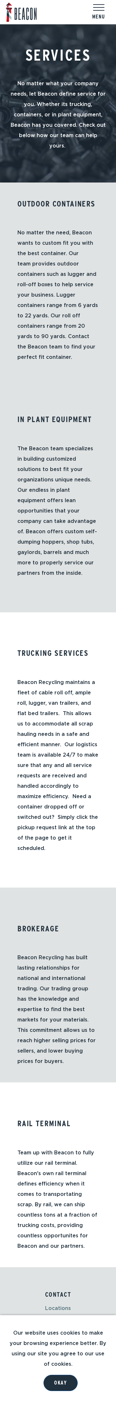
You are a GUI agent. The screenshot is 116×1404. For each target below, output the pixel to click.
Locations (58, 1308)
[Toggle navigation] (98, 7)
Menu (98, 17)
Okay (60, 1383)
